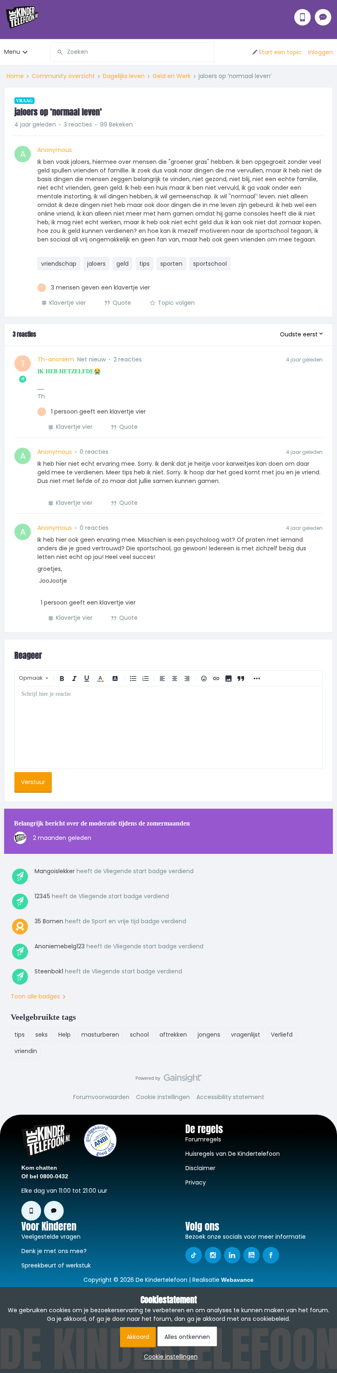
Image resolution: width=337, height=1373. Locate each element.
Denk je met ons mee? (54, 1251)
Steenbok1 (49, 971)
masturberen (100, 1034)
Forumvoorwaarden (101, 1097)
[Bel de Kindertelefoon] (302, 17)
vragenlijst (245, 1034)
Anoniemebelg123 (60, 946)
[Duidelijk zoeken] (208, 52)
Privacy (195, 1182)
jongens (209, 1034)
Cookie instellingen (163, 1097)
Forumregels (203, 1139)
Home (15, 76)
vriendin (25, 1051)
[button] (276, 52)
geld (122, 264)
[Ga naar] (56, 52)
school (139, 1034)
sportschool (210, 264)
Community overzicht (63, 76)
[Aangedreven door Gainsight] (169, 1080)
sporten (171, 264)
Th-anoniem (55, 359)
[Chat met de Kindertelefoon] (323, 17)
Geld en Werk (171, 76)
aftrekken (173, 1034)
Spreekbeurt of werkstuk (56, 1265)
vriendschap (58, 264)
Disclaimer (200, 1168)
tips (144, 264)
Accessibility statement (230, 1097)
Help (64, 1034)
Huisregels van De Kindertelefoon (232, 1154)
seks (41, 1034)
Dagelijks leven (124, 76)
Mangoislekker (55, 871)
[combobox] (132, 52)
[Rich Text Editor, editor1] (168, 727)
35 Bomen (49, 921)
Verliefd (282, 1034)
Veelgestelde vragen (51, 1237)
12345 (42, 896)
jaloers (96, 264)
